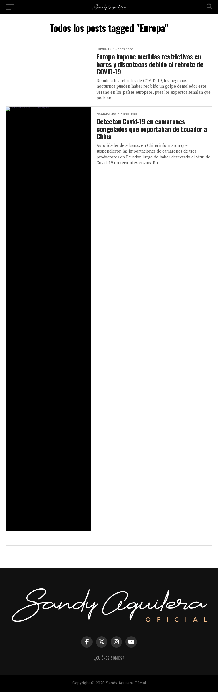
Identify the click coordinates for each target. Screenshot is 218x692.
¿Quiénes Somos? (109, 658)
